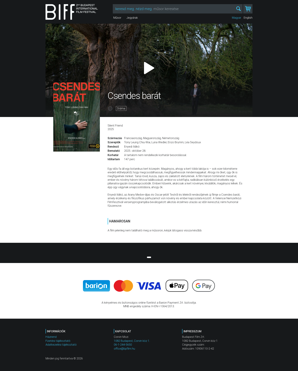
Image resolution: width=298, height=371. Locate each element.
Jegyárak (132, 17)
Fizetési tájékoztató (58, 340)
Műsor (117, 17)
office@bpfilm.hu (124, 348)
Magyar (236, 17)
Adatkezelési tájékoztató (61, 344)
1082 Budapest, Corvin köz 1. (132, 340)
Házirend (51, 337)
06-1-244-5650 (123, 344)
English (248, 17)
